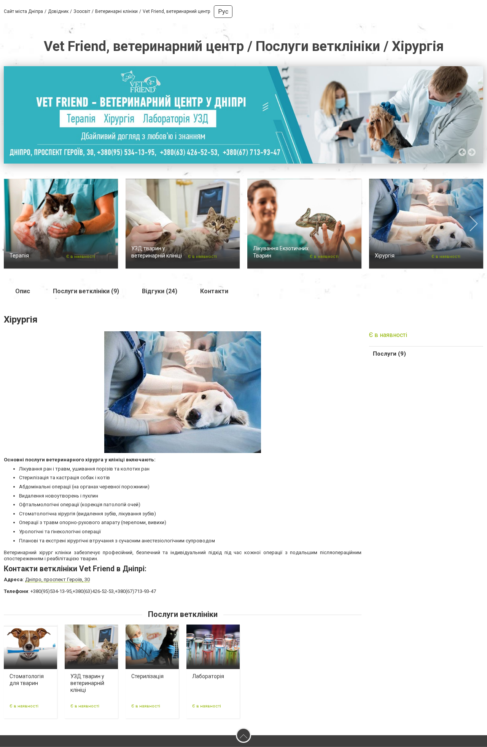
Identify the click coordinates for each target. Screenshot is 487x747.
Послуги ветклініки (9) (86, 291)
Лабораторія (208, 676)
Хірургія (385, 256)
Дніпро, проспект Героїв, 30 (57, 579)
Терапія (19, 256)
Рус (223, 11)
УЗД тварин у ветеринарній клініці (87, 683)
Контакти (214, 291)
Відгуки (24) (159, 291)
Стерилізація (147, 676)
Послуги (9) (389, 353)
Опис (22, 291)
